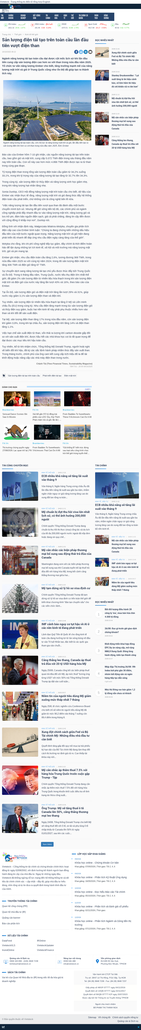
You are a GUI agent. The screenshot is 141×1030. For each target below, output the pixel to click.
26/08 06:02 (109, 636)
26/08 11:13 (115, 94)
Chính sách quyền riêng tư (125, 1017)
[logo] (14, 6)
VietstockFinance (45, 950)
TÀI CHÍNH (48, 16)
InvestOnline (8, 950)
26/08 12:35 (62, 472)
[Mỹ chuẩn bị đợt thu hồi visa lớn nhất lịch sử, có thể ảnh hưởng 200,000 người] (102, 98)
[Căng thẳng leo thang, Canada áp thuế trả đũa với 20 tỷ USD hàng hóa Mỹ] (102, 140)
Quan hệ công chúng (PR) (15, 906)
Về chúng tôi (104, 1017)
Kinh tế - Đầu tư (101, 501)
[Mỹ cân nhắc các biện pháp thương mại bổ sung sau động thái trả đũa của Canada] (102, 117)
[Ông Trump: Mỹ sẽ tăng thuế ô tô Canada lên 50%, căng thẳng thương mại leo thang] (20, 818)
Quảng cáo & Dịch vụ (127, 1021)
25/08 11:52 (62, 766)
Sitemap (92, 1017)
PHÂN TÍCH (96, 16)
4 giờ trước (108, 681)
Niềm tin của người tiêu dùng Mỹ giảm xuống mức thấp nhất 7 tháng (124, 586)
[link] (4, 11)
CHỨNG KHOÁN (10, 16)
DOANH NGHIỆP (23, 16)
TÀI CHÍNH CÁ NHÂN (83, 16)
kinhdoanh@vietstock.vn (20, 964)
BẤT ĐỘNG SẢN (36, 16)
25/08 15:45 (116, 49)
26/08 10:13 (116, 136)
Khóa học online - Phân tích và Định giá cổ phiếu (101, 906)
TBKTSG (73, 366)
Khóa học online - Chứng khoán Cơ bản (97, 862)
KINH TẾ (65, 16)
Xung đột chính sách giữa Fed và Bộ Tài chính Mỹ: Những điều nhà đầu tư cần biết (66, 735)
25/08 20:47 (109, 659)
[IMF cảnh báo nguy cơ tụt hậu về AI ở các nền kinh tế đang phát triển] (20, 634)
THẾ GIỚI (72, 16)
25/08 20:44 (109, 620)
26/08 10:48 (62, 621)
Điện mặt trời (70, 375)
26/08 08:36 (109, 697)
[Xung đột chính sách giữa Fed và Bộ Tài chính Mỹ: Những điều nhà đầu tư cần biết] (102, 52)
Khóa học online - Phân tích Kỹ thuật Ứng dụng (101, 877)
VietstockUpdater (45, 945)
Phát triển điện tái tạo (52, 375)
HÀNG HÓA (57, 16)
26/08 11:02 (62, 585)
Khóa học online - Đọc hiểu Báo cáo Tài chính (100, 892)
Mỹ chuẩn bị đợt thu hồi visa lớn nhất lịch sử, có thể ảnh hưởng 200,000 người (125, 102)
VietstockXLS (8, 945)
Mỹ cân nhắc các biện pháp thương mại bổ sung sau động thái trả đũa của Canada (66, 553)
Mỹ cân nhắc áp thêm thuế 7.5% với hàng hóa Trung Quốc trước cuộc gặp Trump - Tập (66, 773)
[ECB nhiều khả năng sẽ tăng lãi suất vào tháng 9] (20, 486)
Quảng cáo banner (11, 918)
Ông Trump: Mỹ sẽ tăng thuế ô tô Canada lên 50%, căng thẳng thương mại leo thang (65, 812)
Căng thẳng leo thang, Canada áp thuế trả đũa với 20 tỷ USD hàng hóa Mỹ (125, 144)
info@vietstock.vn (71, 964)
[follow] (3, 1027)
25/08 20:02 (116, 72)
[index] (6, 24)
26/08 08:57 (62, 692)
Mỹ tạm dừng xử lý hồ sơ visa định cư (66, 588)
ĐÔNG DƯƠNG (106, 16)
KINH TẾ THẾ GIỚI (48, 472)
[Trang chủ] (14, 857)
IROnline (41, 941)
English (46, 2)
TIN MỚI (2, 16)
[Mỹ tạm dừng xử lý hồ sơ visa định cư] (20, 598)
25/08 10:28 (62, 805)
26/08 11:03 (115, 114)
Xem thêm (47, 844)
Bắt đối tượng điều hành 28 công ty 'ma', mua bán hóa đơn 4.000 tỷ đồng (120, 613)
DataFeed (7, 941)
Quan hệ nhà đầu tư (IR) (14, 912)
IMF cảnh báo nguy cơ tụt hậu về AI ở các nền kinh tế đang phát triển (125, 567)
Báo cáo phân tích (11, 923)
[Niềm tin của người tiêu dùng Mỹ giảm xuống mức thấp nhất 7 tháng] (20, 706)
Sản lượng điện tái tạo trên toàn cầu (24, 375)
